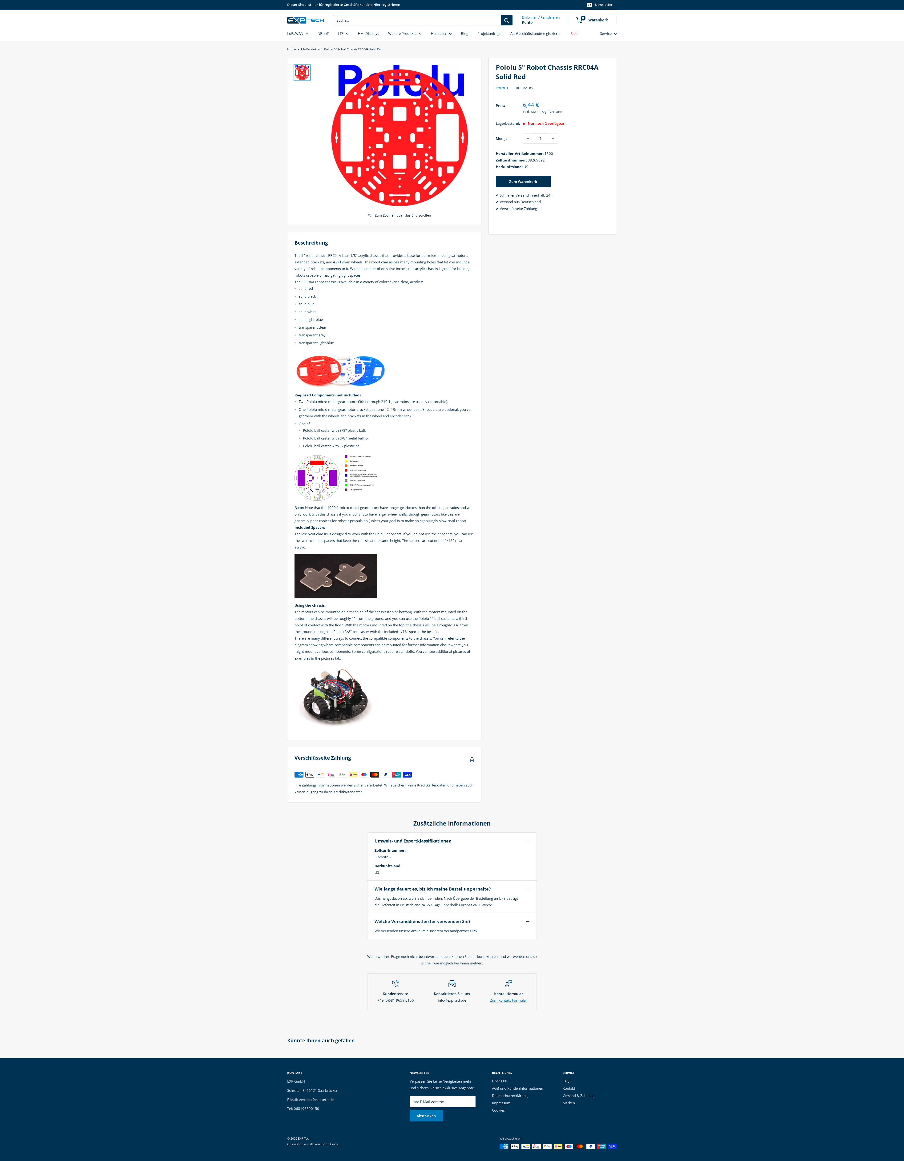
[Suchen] (507, 20)
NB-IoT (323, 33)
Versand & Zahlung (578, 1095)
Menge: (502, 138)
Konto (527, 22)
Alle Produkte (310, 49)
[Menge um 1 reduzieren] (528, 138)
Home (291, 49)
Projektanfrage (489, 33)
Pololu (502, 88)
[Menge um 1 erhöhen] (553, 138)
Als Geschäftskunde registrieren (535, 33)
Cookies (498, 1110)
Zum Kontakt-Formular (508, 1000)
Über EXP (499, 1081)
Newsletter (604, 4)
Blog (464, 33)
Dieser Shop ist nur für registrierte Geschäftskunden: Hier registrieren (343, 4)
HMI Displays (368, 33)
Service (606, 33)
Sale (574, 33)
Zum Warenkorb (523, 181)
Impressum (501, 1103)
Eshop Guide (329, 1144)
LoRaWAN (295, 33)
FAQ (566, 1081)
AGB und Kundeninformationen (517, 1088)
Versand (555, 111)
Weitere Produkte (402, 33)
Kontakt (569, 1088)
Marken (569, 1103)
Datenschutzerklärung (510, 1095)
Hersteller (439, 33)
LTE (340, 33)
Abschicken (426, 1115)
